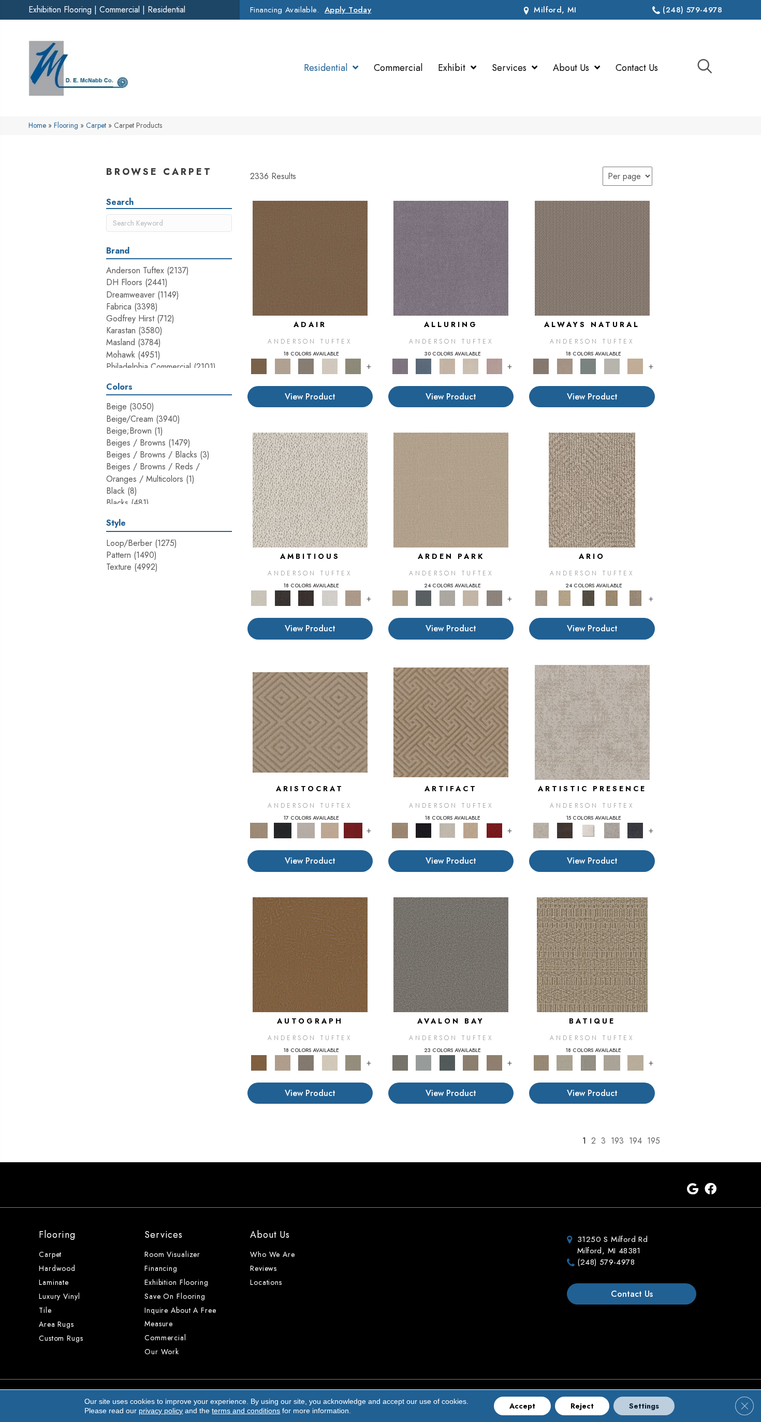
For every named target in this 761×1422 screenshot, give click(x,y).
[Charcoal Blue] (447, 1062)
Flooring (66, 125)
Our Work (161, 1351)
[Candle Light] (588, 830)
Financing (161, 1268)
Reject (582, 1406)
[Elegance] (329, 366)
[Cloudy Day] (447, 597)
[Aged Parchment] (592, 954)
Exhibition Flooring (60, 10)
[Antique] (564, 597)
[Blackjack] (282, 830)
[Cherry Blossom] (353, 830)
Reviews (263, 1268)
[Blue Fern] (588, 366)
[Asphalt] (450, 954)
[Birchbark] (470, 366)
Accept (522, 1406)
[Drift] (470, 597)
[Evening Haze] (494, 597)
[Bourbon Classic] (310, 257)
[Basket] (564, 366)
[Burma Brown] (564, 830)
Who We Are (272, 1254)
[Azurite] (423, 366)
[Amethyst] (450, 257)
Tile (45, 1310)
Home (37, 125)
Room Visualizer (172, 1254)
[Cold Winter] (612, 830)
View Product (310, 397)
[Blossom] (494, 366)
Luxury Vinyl (59, 1296)
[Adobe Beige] (592, 489)
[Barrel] (592, 257)
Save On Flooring (175, 1296)
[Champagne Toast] (282, 366)
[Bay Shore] (612, 597)
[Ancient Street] (564, 1062)
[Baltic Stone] (592, 722)
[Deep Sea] (635, 830)
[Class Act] (306, 366)
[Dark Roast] (306, 597)
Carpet (96, 125)
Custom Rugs (61, 1338)
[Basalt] (447, 366)
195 (653, 1141)
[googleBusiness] (692, 1189)
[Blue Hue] (423, 597)
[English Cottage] (353, 366)
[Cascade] (306, 830)
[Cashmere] (329, 830)
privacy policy (161, 1410)
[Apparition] (588, 597)
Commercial (119, 10)
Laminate (54, 1282)
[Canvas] (310, 489)
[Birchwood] (310, 722)
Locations (266, 1282)
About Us (270, 1234)
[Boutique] (635, 366)
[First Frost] (329, 597)
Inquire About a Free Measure (180, 1317)
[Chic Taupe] (470, 1062)
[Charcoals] (282, 597)
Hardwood (57, 1268)
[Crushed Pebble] (612, 1062)
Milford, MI (554, 10)
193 (617, 1141)
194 (635, 1141)
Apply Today (348, 10)
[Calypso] (423, 1062)
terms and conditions (246, 1410)
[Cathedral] (588, 1062)
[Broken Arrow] (635, 597)
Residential (166, 10)
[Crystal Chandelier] (635, 1062)
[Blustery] (612, 366)
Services (163, 1234)
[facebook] (710, 1189)
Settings (644, 1406)
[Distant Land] (494, 1062)
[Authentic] (450, 489)
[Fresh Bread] (353, 597)
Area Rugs (56, 1324)
